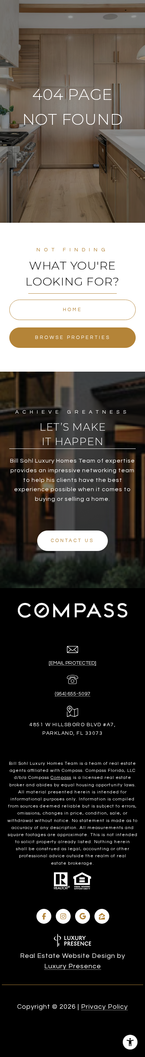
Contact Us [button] (72, 540)
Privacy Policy (104, 1006)
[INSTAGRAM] (63, 916)
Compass (61, 777)
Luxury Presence (72, 966)
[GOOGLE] (82, 916)
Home (72, 309)
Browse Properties (72, 337)
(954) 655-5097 (72, 693)
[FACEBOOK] (43, 916)
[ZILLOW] (101, 916)
